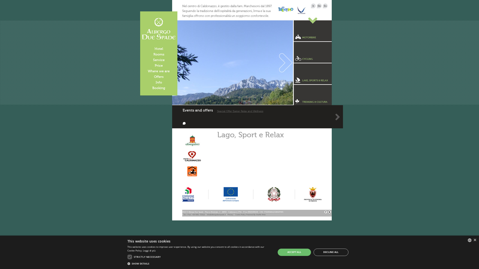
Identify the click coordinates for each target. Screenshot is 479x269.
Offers (159, 77)
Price (159, 65)
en (325, 6)
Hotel (159, 49)
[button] (199, 263)
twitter (329, 212)
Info (159, 82)
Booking (158, 88)
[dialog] (239, 252)
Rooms (158, 54)
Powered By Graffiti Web (256, 215)
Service (159, 60)
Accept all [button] (294, 252)
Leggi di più (149, 250)
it (313, 6)
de (319, 6)
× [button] (474, 240)
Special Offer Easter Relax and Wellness (240, 111)
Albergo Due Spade (159, 29)
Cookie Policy (240, 215)
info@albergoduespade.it (216, 215)
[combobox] (470, 240)
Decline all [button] (330, 252)
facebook (325, 212)
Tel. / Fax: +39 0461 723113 (194, 215)
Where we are (159, 71)
